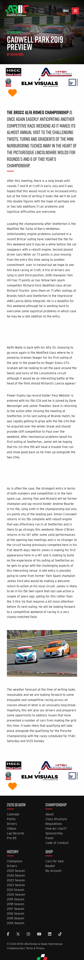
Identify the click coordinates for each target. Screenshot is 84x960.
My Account (53, 870)
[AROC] (8, 83)
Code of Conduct (56, 843)
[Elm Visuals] (39, 83)
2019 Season (15, 899)
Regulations (53, 824)
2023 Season (16, 880)
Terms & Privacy (35, 948)
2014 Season (15, 923)
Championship (56, 805)
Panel (49, 838)
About (49, 814)
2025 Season (16, 870)
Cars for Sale (54, 861)
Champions (14, 861)
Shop (49, 852)
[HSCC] (13, 72)
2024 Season (16, 875)
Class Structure (56, 819)
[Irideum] (73, 83)
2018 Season (15, 904)
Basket (50, 866)
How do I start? (56, 828)
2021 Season (15, 889)
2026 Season (16, 805)
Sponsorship (54, 833)
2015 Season (15, 918)
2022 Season (16, 885)
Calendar (13, 814)
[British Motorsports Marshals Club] (12, 93)
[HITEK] (56, 72)
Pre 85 (11, 838)
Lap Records (15, 833)
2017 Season (15, 908)
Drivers (12, 824)
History (13, 852)
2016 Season (15, 913)
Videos (11, 828)
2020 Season (16, 894)
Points (11, 819)
